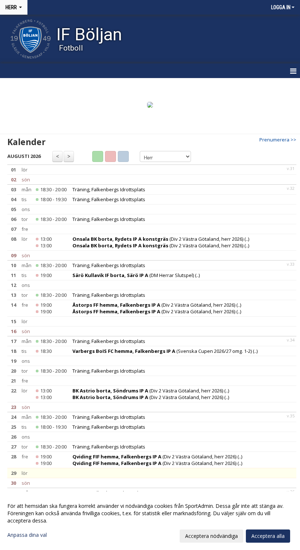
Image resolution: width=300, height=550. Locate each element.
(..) (246, 239)
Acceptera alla (268, 535)
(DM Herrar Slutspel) (133, 275)
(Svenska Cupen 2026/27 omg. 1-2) (162, 351)
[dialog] (150, 520)
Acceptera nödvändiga (211, 535)
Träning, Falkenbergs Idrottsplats (108, 189)
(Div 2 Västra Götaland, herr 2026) (157, 239)
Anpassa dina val (27, 535)
